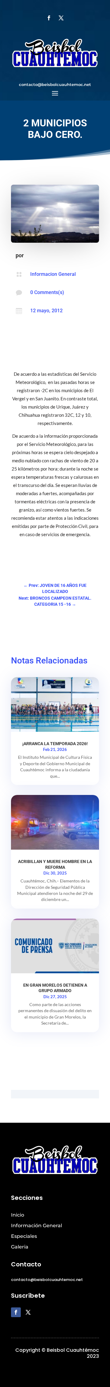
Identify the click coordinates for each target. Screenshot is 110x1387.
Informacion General (53, 274)
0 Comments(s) (47, 292)
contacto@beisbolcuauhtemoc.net (55, 84)
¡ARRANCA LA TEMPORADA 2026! (55, 743)
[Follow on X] (61, 18)
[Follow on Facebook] (49, 18)
